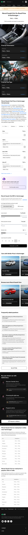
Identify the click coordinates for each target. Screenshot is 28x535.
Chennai (3, 484)
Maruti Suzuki (10, 509)
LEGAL (3, 530)
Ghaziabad (4, 502)
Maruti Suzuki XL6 (5, 105)
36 (9, 240)
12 (2, 240)
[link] (10, 262)
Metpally (4, 451)
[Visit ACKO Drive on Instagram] (5, 521)
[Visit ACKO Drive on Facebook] (11, 521)
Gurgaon (3, 497)
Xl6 (15, 509)
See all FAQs (14, 368)
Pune (3, 481)
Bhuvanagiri (4, 463)
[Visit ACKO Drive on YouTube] (3, 521)
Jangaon (3, 456)
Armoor (3, 461)
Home (2, 509)
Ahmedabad (4, 491)
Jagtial (3, 440)
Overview (3, 5)
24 (5, 240)
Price (14, 5)
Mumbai (3, 489)
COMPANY (4, 528)
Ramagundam (5, 446)
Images (18, 5)
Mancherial (4, 448)
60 (15, 240)
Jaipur (3, 504)
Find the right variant (14, 187)
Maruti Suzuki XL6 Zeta (17, 111)
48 (12, 240)
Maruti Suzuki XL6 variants (9, 119)
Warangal (4, 453)
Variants (9, 5)
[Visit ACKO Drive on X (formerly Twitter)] (8, 521)
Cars (6, 509)
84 (19, 240)
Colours (24, 5)
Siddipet (3, 443)
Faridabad (4, 494)
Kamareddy (4, 458)
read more (25, 199)
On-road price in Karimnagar (7, 272)
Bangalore (4, 486)
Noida (3, 499)
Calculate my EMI (14, 245)
